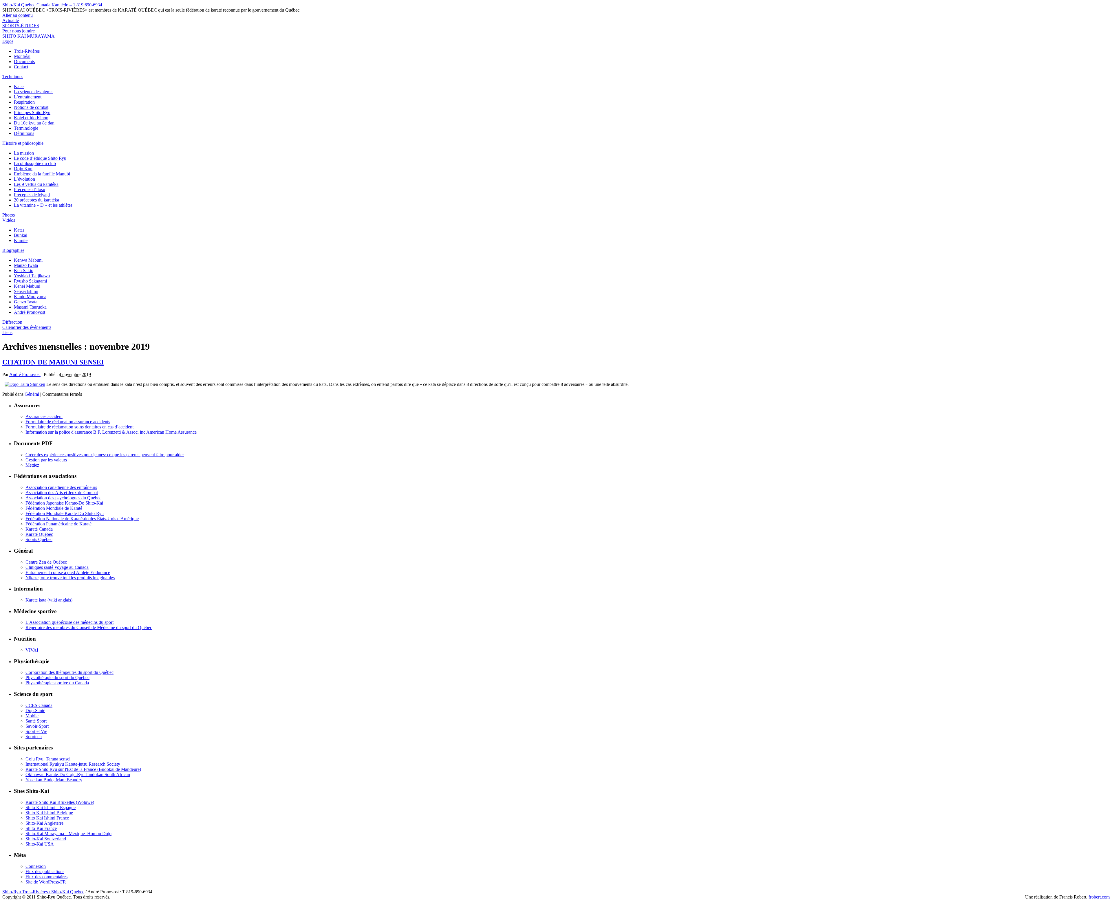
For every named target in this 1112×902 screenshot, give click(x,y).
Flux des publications (44, 871)
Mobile (32, 715)
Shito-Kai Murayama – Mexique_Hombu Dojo (68, 833)
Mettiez (32, 465)
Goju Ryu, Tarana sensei (47, 758)
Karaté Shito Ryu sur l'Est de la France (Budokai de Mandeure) (83, 769)
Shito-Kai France (41, 828)
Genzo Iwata (25, 301)
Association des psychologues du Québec (63, 497)
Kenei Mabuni (27, 286)
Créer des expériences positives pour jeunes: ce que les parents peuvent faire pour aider (104, 454)
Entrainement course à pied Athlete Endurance (67, 572)
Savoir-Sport (37, 726)
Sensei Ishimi (26, 291)
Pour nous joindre (18, 30)
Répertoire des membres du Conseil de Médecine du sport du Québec (88, 627)
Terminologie (26, 128)
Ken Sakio (23, 270)
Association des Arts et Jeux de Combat (61, 492)
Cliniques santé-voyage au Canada (57, 567)
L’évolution (24, 179)
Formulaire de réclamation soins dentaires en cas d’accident (79, 426)
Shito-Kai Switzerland (45, 838)
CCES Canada (38, 705)
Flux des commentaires (46, 876)
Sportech (33, 736)
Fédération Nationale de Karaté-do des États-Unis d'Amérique (82, 518)
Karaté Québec (39, 534)
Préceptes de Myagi (32, 194)
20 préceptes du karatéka (36, 199)
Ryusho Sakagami (30, 280)
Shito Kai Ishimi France (47, 817)
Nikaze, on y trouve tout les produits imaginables (70, 577)
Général (32, 394)
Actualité (10, 20)
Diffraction (12, 322)
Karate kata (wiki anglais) (48, 599)
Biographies (13, 250)
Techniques (12, 76)
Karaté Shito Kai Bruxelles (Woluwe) (59, 802)
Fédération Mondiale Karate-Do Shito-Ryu (64, 513)
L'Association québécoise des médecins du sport (69, 622)
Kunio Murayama (30, 296)
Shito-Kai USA (39, 844)
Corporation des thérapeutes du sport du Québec (69, 672)
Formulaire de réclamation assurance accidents (67, 421)
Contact (21, 66)
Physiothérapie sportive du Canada (57, 682)
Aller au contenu (17, 15)
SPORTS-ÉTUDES (20, 25)
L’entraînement (27, 96)
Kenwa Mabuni (28, 260)
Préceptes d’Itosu (29, 189)
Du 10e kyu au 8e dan (34, 122)
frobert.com (1099, 896)
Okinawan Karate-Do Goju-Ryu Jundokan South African (77, 774)
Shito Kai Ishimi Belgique (49, 812)
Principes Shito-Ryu (32, 112)
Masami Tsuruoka (30, 307)
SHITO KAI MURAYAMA (28, 36)
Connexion (35, 866)
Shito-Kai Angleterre (44, 823)
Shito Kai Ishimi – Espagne (50, 807)
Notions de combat (31, 107)
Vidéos (8, 220)
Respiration (24, 102)
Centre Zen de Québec (46, 562)
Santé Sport (36, 720)
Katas (19, 86)
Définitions (24, 133)
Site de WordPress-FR (45, 881)
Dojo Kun (23, 168)
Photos (8, 214)
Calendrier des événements (26, 327)
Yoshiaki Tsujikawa (32, 275)
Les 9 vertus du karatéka (36, 184)
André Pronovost (29, 312)
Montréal (22, 56)
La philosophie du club (35, 163)
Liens (7, 332)
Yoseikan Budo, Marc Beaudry (53, 779)
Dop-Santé (35, 710)
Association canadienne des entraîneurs (61, 487)
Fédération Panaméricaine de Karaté (58, 523)
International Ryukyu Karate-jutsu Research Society (72, 764)
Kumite (21, 240)
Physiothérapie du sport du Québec (57, 677)
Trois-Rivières (27, 51)
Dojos (7, 41)
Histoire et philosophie (22, 143)
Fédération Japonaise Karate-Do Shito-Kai (64, 502)
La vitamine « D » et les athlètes (43, 205)
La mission (24, 153)
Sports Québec (38, 539)
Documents (24, 61)
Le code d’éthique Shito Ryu (40, 158)
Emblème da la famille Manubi (42, 173)
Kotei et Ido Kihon (31, 117)
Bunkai (20, 235)
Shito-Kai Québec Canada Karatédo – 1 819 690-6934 (52, 4)
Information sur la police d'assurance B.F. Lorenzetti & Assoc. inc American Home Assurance (111, 432)
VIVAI (31, 650)
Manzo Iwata (26, 265)
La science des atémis (33, 91)
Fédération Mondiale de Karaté (53, 508)
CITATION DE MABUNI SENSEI (53, 362)
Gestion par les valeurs (46, 459)
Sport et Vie (36, 731)
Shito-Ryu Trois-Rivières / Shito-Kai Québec (43, 891)
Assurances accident (44, 416)
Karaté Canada (39, 529)
